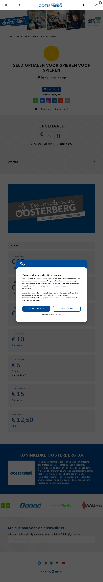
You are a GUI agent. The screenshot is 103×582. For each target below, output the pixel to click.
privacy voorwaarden (53, 286)
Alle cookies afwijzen (51, 314)
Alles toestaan (36, 309)
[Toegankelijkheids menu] (100, 2)
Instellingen (66, 309)
